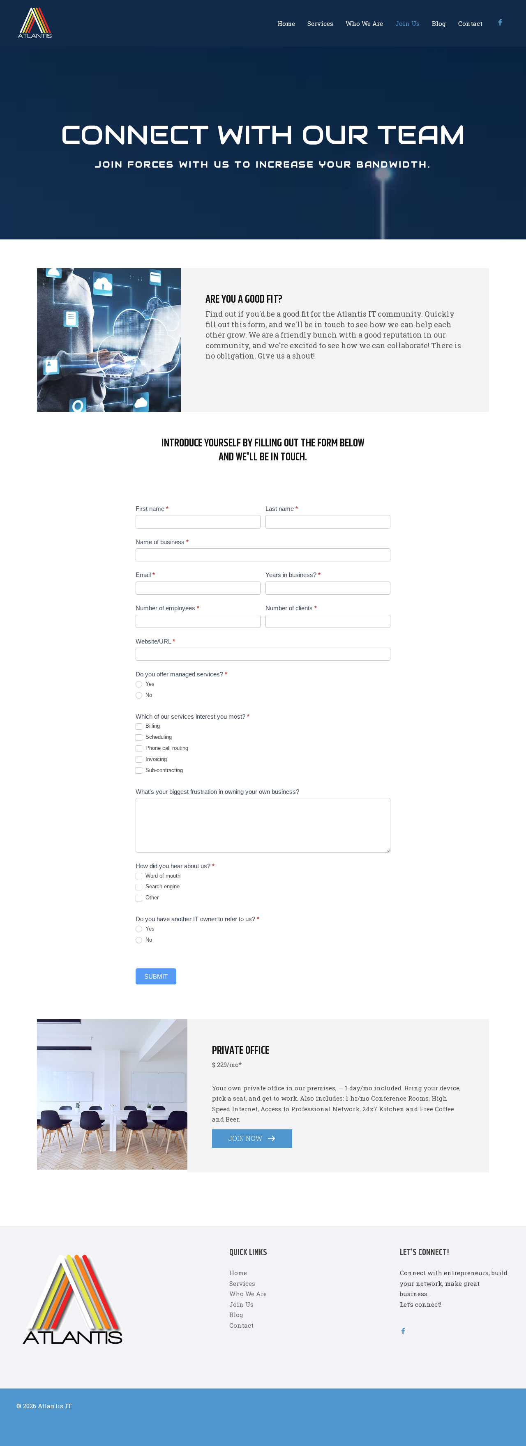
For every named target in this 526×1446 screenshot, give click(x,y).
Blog (439, 23)
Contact (470, 23)
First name (152, 508)
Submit (156, 976)
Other (151, 897)
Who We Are (364, 23)
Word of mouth (162, 876)
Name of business (162, 541)
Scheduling (158, 737)
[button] (252, 1138)
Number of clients (291, 608)
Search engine (162, 886)
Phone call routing (166, 748)
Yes (149, 684)
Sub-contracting (163, 770)
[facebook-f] (501, 22)
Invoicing (155, 759)
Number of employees (167, 608)
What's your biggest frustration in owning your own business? (217, 791)
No (148, 695)
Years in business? (293, 574)
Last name (281, 508)
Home (286, 23)
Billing (152, 726)
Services (320, 23)
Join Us (407, 23)
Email (145, 574)
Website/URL (155, 641)
